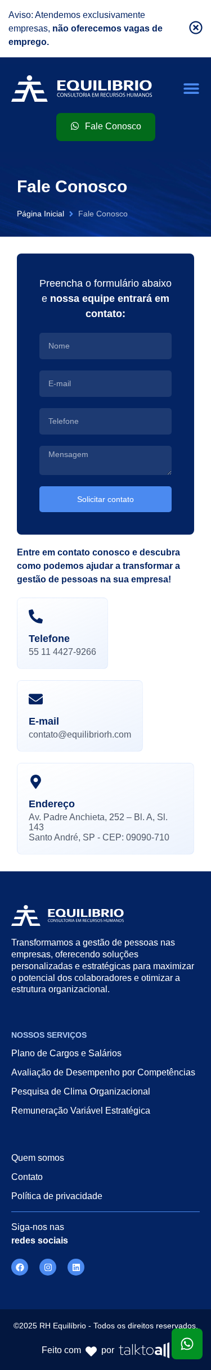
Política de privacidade (56, 1196)
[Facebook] (19, 1267)
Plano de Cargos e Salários (66, 1053)
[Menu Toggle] (191, 88)
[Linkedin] (76, 1267)
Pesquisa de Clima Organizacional (80, 1091)
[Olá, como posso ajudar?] (187, 1343)
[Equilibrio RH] (81, 88)
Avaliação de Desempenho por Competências (103, 1072)
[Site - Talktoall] (144, 1350)
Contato (27, 1177)
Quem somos (37, 1158)
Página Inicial (40, 213)
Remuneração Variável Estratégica (80, 1110)
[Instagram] (47, 1267)
